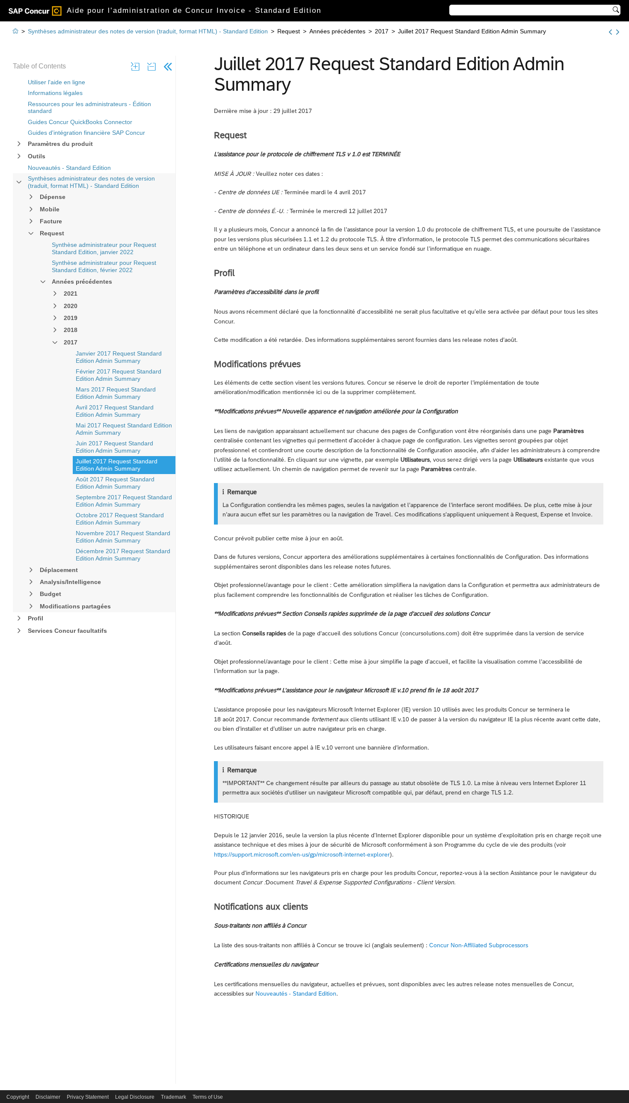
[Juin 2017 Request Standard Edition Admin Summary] (610, 32)
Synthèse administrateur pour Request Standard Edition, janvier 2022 (104, 248)
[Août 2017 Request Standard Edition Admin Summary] (617, 32)
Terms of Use (208, 1097)
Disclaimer (48, 1097)
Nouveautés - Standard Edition (69, 167)
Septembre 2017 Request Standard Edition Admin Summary (124, 501)
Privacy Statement (88, 1097)
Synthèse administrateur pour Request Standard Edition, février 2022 (104, 266)
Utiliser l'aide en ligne (56, 82)
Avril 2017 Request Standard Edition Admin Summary (115, 411)
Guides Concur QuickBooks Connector (80, 122)
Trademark (173, 1097)
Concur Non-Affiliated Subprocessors (478, 945)
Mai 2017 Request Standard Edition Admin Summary (124, 429)
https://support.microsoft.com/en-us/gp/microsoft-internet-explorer (302, 854)
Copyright (17, 1097)
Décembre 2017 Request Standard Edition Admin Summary (123, 555)
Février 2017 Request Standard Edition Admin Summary (118, 375)
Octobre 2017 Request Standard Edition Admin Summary (120, 519)
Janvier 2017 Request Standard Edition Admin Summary (119, 357)
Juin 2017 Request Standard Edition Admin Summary (114, 447)
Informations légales (55, 92)
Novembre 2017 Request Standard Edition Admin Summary (123, 537)
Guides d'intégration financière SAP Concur (86, 132)
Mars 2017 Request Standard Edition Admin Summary (116, 393)
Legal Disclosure (134, 1097)
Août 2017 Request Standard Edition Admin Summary (115, 483)
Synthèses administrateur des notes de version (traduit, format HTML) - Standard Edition (91, 182)
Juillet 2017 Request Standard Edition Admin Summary (116, 465)
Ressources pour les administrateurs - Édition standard (89, 108)
